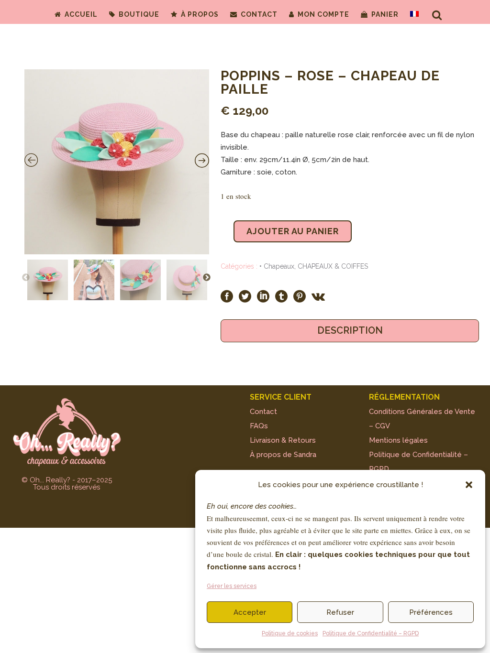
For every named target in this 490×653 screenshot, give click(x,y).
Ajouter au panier (292, 231)
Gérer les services (231, 586)
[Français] (414, 14)
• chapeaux (276, 266)
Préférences (431, 612)
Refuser (340, 612)
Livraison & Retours (283, 440)
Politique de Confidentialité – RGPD (371, 633)
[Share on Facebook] (227, 296)
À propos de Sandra (283, 454)
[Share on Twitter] (245, 296)
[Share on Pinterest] (299, 296)
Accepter (250, 612)
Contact (263, 411)
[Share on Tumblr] (281, 296)
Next (207, 278)
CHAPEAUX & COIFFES (333, 266)
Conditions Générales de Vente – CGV (422, 418)
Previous (26, 278)
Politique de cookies (290, 633)
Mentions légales (398, 440)
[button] (469, 485)
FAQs (259, 426)
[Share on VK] (318, 296)
